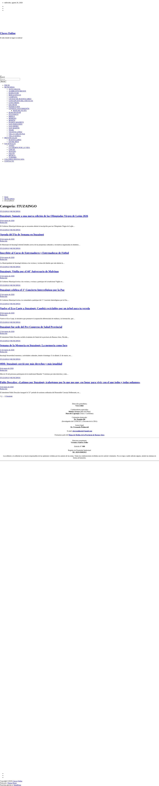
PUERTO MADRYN (16, 122)
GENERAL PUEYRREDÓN (19, 109)
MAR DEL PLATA (20, 110)
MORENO (12, 118)
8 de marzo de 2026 (7, 368)
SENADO (12, 151)
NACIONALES (10, 144)
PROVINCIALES (10, 138)
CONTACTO (9, 161)
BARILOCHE (14, 93)
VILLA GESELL (15, 136)
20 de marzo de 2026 (7, 313)
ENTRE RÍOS (14, 142)
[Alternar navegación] (1, 75)
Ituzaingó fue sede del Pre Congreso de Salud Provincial (31, 326)
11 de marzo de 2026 (7, 350)
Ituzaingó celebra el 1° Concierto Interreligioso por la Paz (32, 289)
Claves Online (8, 33)
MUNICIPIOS (9, 87)
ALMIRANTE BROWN (17, 91)
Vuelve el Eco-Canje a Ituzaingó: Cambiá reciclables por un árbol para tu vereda (45, 308)
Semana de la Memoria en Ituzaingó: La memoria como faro (33, 345)
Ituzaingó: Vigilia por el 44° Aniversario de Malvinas (29, 271)
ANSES (11, 146)
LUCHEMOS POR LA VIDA (19, 147)
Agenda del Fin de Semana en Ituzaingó (22, 234)
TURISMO (13, 157)
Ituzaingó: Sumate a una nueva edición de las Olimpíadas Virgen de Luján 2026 (44, 216)
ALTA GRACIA (14, 89)
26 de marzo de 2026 (7, 239)
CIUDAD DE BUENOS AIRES (20, 99)
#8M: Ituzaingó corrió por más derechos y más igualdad (31, 363)
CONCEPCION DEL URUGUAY (21, 101)
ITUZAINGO (13, 114)
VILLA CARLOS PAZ (17, 134)
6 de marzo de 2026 (7, 387)
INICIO (7, 85)
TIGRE (11, 130)
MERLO (12, 116)
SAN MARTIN (14, 128)
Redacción (3, 222)
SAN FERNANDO (15, 124)
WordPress (17, 785)
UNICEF (12, 149)
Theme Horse (12, 783)
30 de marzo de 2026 (7, 220)
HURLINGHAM (15, 112)
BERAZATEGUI (15, 95)
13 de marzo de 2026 (7, 331)
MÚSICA (12, 155)
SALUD (12, 153)
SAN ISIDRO (13, 126)
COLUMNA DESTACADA (14, 159)
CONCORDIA (14, 103)
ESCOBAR (13, 105)
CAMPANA (13, 97)
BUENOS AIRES (15, 140)
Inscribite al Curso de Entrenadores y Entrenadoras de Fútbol (34, 252)
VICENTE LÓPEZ (15, 132)
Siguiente (9, 396)
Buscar (2, 77)
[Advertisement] (79, 179)
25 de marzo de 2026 (7, 276)
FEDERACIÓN (14, 107)
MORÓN (12, 120)
